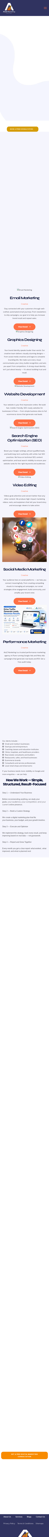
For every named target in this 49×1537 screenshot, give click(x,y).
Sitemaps (39, 1523)
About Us (7, 1516)
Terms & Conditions (25, 1523)
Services (18, 1516)
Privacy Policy (9, 1523)
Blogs (29, 1516)
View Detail (23, 326)
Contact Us (40, 1516)
